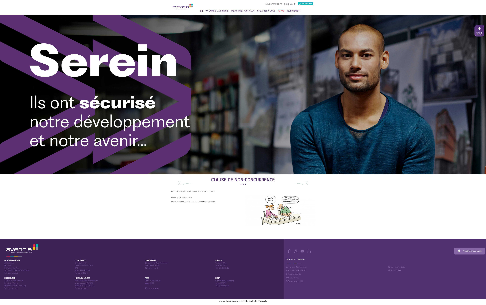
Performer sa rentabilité (294, 281)
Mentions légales (251, 301)
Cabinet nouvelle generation (296, 267)
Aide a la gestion (292, 277)
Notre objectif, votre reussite (296, 270)
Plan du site (263, 301)
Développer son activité (396, 267)
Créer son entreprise (293, 274)
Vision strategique (394, 270)
